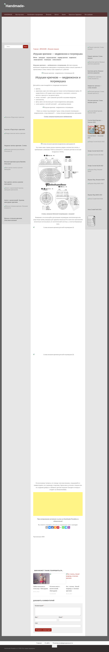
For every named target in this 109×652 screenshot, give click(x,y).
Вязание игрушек (53, 49)
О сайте (47, 643)
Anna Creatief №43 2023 (94, 209)
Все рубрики (89, 14)
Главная (35, 49)
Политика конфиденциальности (63, 643)
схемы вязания (57, 59)
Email (61, 617)
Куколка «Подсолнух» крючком (14, 129)
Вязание (48, 14)
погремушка (47, 59)
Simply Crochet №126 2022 (95, 165)
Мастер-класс (19, 14)
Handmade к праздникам (35, 14)
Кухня (64, 14)
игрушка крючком (51, 57)
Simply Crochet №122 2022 (95, 151)
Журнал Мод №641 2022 (95, 195)
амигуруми (42, 57)
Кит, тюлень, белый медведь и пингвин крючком (72, 589)
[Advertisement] (58, 30)
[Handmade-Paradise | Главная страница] (17, 5)
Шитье (57, 14)
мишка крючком (38, 59)
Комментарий (39, 605)
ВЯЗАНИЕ (43, 49)
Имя (36, 617)
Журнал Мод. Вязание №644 (96, 179)
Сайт (36, 623)
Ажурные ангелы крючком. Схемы (15, 145)
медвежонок (72, 57)
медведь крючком (63, 57)
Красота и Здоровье (75, 14)
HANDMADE (8, 14)
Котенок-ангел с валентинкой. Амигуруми (55, 589)
